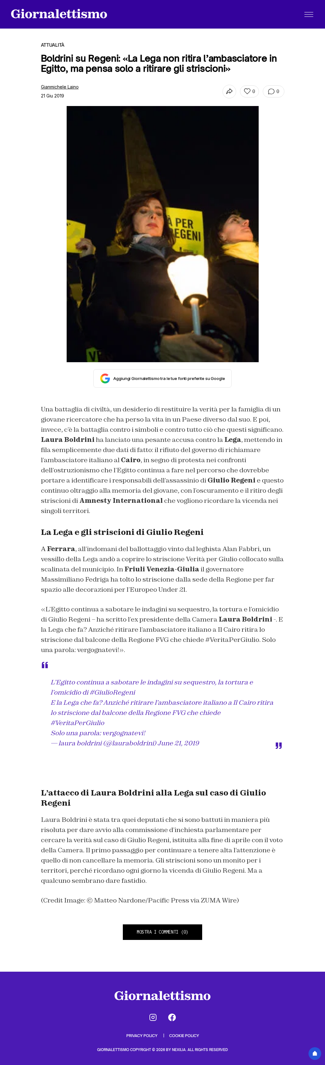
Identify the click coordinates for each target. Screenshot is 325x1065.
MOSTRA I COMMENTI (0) (162, 932)
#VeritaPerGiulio (77, 723)
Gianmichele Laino (60, 87)
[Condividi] (229, 91)
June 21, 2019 (178, 743)
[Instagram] (153, 1017)
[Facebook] (172, 1017)
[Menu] (309, 14)
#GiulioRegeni (112, 692)
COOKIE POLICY (184, 1035)
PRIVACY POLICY (142, 1035)
